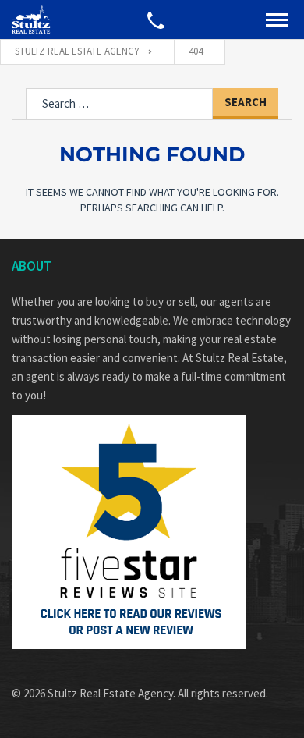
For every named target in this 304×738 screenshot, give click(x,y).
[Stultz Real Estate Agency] (31, 19)
